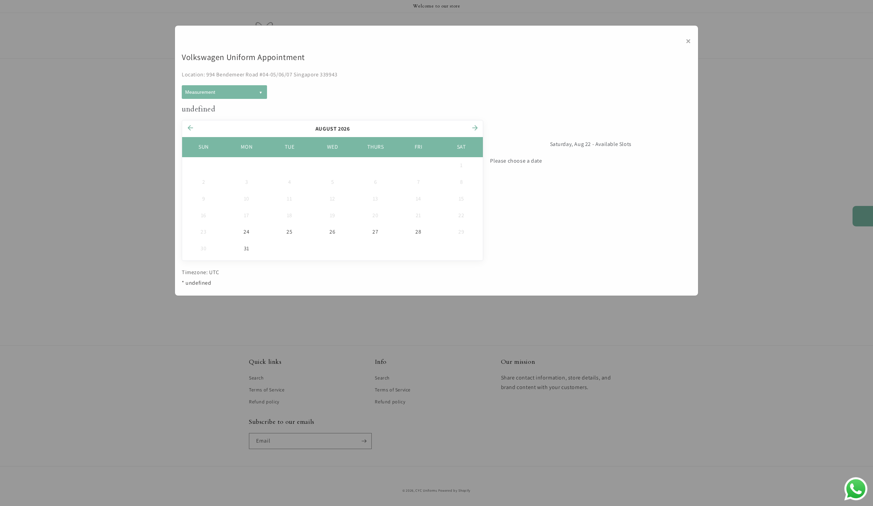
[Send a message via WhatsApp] (856, 489)
